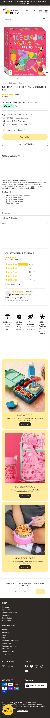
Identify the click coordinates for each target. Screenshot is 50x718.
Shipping (6, 213)
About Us (5, 632)
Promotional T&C (8, 651)
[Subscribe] (40, 591)
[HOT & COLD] (25, 387)
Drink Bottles (7, 618)
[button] (8, 95)
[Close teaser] (14, 704)
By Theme (6, 610)
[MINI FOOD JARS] (25, 530)
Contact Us (6, 643)
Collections (13, 83)
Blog (4, 635)
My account (6, 654)
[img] (18, 292)
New (20, 83)
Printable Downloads (10, 646)
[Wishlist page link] (28, 11)
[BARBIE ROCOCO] (25, 458)
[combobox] (25, 19)
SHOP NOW (25, 424)
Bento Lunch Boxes (9, 613)
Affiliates (5, 649)
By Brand (5, 607)
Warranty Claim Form (10, 641)
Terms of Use (22, 711)
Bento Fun (6, 615)
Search (5, 630)
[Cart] (40, 11)
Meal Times (6, 621)
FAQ (4, 223)
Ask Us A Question (10, 218)
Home (4, 83)
